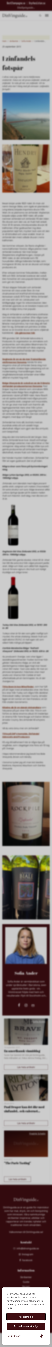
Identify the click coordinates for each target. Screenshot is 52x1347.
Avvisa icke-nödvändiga (26, 1326)
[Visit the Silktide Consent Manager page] (41, 1336)
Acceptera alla (26, 1316)
